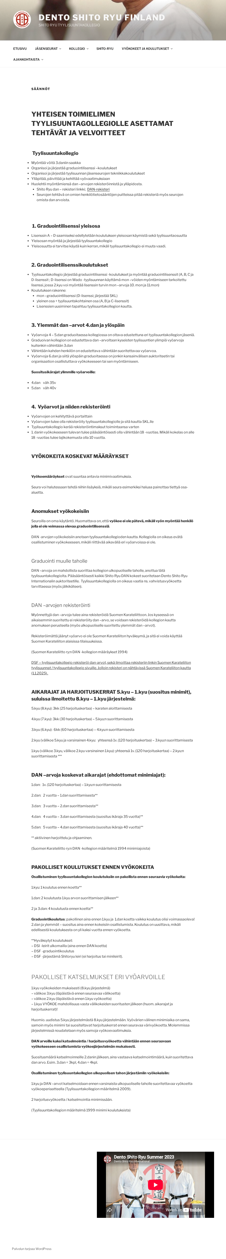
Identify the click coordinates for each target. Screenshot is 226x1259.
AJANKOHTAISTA (26, 59)
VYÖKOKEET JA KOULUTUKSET (145, 48)
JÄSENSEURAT (46, 48)
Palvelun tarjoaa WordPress (31, 1249)
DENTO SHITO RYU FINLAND (102, 17)
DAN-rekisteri (98, 189)
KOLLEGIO (77, 48)
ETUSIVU (20, 48)
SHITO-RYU (104, 48)
